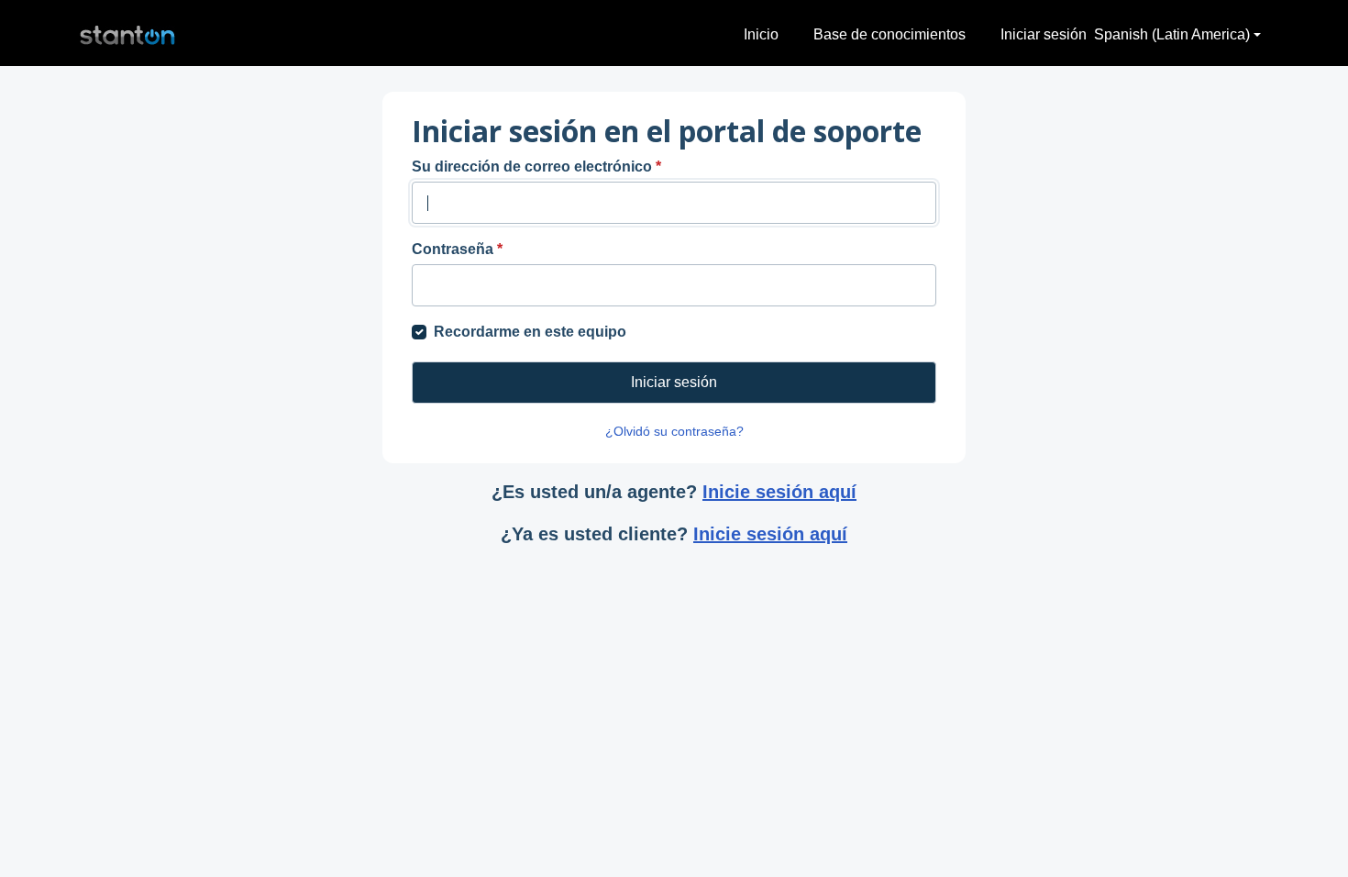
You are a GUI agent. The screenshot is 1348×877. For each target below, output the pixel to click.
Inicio (761, 34)
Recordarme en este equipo (530, 331)
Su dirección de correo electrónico (536, 166)
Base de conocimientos (889, 34)
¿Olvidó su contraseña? (674, 431)
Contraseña (457, 249)
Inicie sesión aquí (779, 492)
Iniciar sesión (1043, 34)
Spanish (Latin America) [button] (1172, 34)
